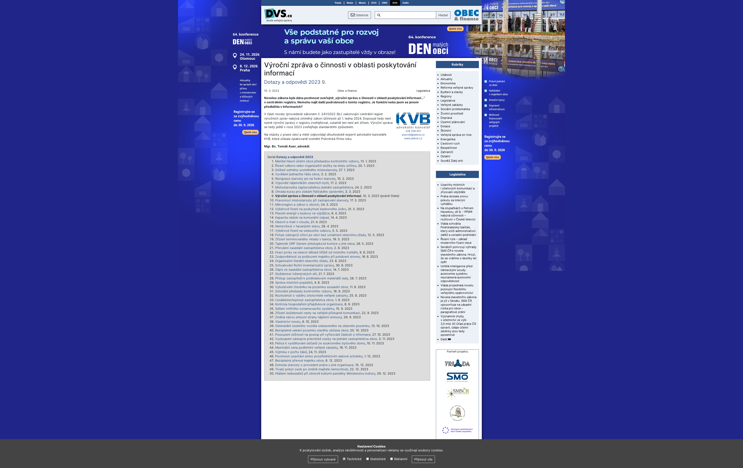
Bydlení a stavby (452, 92)
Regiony (446, 96)
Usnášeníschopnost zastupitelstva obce (304, 300)
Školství (446, 130)
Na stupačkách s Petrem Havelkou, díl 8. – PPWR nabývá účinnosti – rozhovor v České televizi (458, 213)
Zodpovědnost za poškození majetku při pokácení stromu (317, 256)
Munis (350, 3)
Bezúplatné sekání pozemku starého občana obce (311, 330)
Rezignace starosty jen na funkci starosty (305, 179)
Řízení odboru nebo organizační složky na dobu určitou (315, 166)
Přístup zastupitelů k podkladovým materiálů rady (311, 278)
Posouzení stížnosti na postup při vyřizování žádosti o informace (323, 334)
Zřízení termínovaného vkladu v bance (303, 239)
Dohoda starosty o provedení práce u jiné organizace (314, 365)
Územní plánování (453, 122)
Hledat (443, 15)
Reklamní (400, 459)
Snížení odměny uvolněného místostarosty (306, 170)
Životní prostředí (452, 113)
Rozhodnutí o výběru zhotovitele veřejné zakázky (311, 295)
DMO (384, 3)
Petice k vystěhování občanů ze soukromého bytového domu (320, 343)
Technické (353, 459)
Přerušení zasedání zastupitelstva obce (303, 248)
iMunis (362, 3)
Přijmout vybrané (323, 459)
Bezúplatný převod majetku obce (299, 360)
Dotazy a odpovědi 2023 (292, 82)
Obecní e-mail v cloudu (292, 222)
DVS (395, 3)
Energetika (448, 139)
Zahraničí (447, 152)
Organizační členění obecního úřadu (301, 261)
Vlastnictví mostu (287, 321)
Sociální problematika (455, 109)
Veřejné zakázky (452, 105)
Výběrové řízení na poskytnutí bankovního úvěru (310, 209)
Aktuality (446, 79)
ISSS (374, 3)
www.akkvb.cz (413, 138)
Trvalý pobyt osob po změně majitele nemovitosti (311, 369)
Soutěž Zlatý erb (452, 161)
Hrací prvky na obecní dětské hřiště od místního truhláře (316, 252)
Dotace (445, 126)
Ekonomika (448, 83)
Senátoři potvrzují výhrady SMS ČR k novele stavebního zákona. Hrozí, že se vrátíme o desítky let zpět (458, 254)
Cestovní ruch (450, 143)
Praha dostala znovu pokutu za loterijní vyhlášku (454, 200)
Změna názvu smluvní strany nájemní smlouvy (308, 317)
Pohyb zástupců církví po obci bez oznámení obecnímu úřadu (320, 235)
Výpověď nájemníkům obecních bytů (302, 183)
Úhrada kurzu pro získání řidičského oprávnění (309, 191)
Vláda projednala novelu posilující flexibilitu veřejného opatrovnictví (457, 289)
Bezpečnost (449, 148)
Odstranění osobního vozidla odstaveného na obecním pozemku (322, 326)
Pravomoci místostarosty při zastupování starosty (311, 200)
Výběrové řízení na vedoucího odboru (302, 231)
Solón (405, 3)
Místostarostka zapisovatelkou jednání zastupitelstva (314, 187)
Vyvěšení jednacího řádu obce (297, 174)
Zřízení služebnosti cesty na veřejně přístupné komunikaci (317, 313)
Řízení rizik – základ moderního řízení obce (456, 241)
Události (446, 75)
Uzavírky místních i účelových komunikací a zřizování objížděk (458, 188)
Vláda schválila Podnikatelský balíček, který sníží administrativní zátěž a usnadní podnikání (458, 229)
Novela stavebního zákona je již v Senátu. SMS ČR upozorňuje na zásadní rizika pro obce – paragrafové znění (458, 304)
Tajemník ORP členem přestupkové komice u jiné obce (315, 244)
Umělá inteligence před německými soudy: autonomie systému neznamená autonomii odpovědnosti (457, 273)
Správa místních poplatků (293, 282)
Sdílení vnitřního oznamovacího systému (304, 309)
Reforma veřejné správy (457, 87)
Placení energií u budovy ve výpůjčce (302, 213)
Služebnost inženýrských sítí (296, 274)
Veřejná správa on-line (456, 135)
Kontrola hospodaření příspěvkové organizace (309, 304)
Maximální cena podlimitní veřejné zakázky (306, 347)
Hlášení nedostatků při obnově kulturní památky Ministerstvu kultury (325, 373)
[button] (359, 15)
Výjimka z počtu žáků (291, 352)
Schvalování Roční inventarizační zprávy (304, 265)
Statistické (377, 459)
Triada (338, 3)
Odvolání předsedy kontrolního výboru (303, 291)
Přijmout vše (423, 459)
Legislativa (423, 90)
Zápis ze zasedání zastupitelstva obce (303, 269)
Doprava (446, 118)
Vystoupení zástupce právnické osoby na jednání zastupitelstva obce (326, 339)
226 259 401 (413, 131)
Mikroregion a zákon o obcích (297, 204)
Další (444, 339)
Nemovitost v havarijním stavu (297, 226)
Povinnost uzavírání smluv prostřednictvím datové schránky (319, 356)
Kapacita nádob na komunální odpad (302, 217)
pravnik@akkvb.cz (413, 134)
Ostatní (445, 156)
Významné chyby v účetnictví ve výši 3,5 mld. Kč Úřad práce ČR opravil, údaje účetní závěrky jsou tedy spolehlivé (458, 326)
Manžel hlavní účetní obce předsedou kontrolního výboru (317, 161)
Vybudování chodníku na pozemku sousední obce (311, 287)
